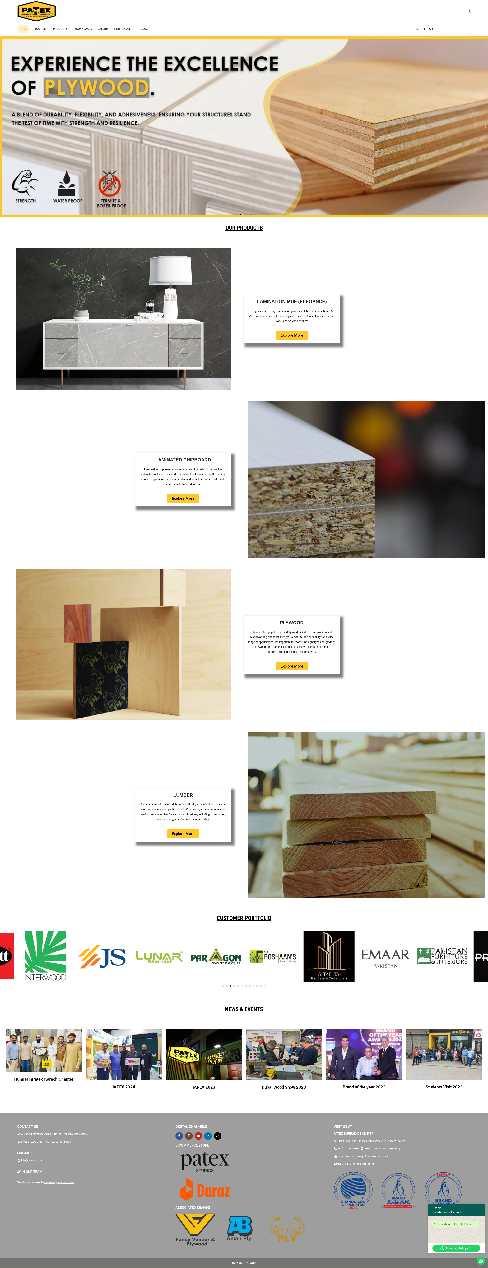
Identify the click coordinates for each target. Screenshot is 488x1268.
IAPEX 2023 (204, 1087)
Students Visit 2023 (444, 1087)
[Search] (471, 11)
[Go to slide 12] (265, 986)
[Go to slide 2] (227, 986)
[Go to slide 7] (246, 986)
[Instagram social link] (189, 1136)
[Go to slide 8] (250, 986)
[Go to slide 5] (238, 986)
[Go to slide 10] (257, 986)
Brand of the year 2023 (364, 1087)
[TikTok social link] (217, 1136)
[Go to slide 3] (231, 986)
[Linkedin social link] (208, 1136)
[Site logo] (36, 11)
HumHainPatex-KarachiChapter (43, 1079)
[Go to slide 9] (254, 986)
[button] (2, 127)
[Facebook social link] (179, 1136)
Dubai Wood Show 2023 (284, 1087)
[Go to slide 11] (261, 986)
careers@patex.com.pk (59, 1182)
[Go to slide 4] (234, 986)
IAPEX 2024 (124, 1087)
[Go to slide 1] (223, 986)
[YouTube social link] (198, 1136)
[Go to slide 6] (242, 986)
